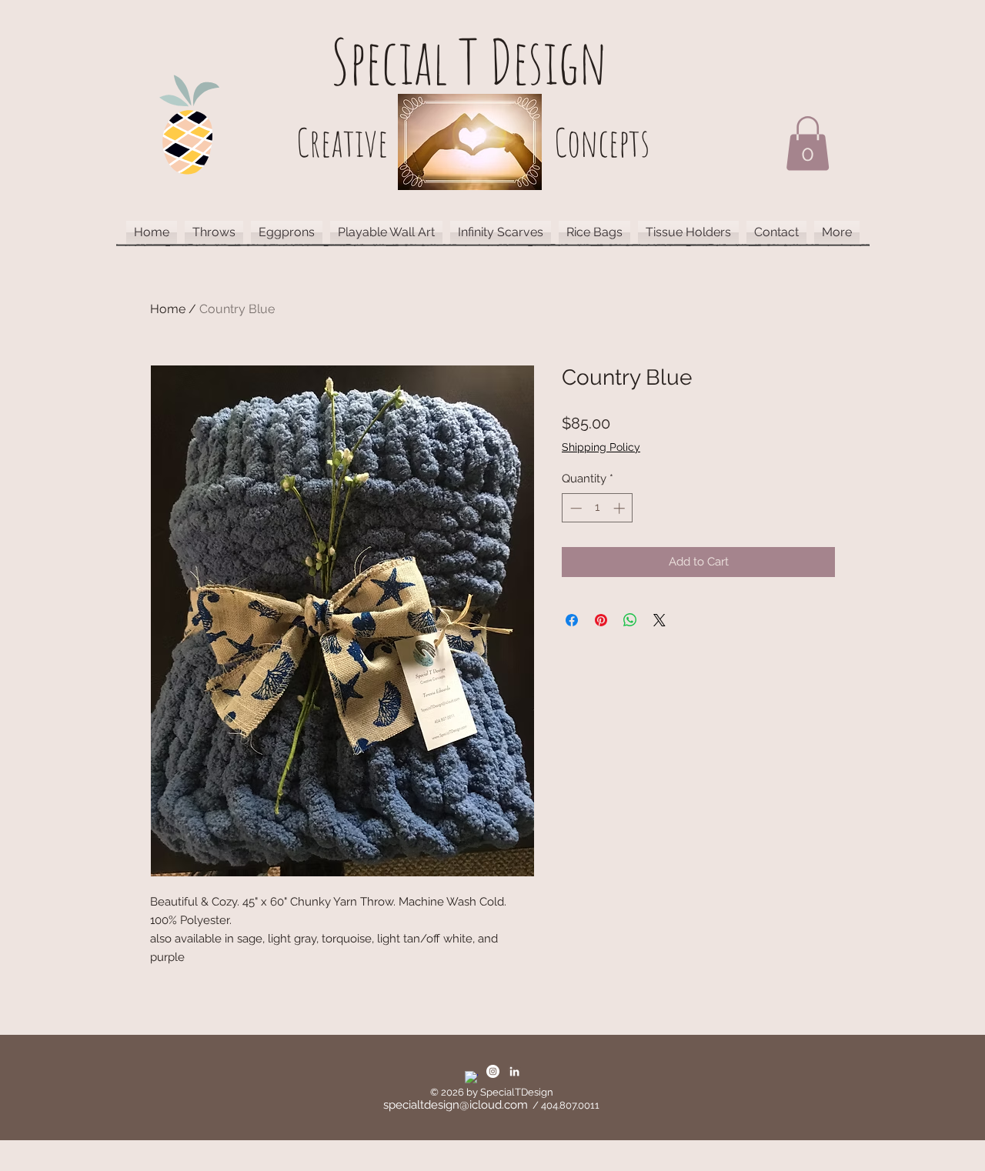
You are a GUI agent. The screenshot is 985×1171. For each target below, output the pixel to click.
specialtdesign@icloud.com (455, 1105)
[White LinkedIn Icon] (514, 1071)
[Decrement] (574, 508)
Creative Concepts (472, 142)
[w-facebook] (471, 1077)
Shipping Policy (601, 447)
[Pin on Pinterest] (601, 620)
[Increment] (620, 508)
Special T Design (469, 61)
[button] (807, 143)
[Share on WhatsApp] (630, 620)
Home (167, 309)
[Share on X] (659, 620)
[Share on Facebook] (572, 620)
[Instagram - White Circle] (492, 1071)
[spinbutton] (597, 508)
